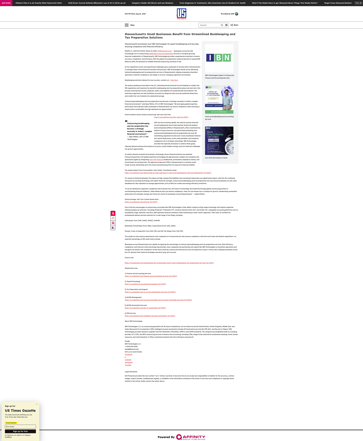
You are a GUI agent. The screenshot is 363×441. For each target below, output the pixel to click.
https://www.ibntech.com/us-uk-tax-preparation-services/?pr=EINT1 (150, 292)
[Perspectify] (113, 218)
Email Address (11, 423)
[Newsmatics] (113, 227)
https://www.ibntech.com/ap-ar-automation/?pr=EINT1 (145, 308)
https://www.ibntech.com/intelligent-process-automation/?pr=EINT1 (150, 316)
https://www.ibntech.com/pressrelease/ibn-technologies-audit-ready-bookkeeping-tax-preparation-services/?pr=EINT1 (169, 263)
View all (358, 3)
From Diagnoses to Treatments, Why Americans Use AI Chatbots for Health (213, 3)
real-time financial (156, 160)
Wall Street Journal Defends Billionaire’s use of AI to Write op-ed (96, 3)
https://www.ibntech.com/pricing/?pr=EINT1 (141, 202)
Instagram (129, 362)
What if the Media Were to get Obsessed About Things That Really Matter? (285, 3)
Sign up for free (20, 431)
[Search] (222, 25)
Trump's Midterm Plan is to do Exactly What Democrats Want (35, 3)
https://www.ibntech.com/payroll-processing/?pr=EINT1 (145, 284)
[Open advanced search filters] (226, 25)
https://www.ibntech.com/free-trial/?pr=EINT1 (171, 117)
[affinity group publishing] (113, 222)
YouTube (128, 365)
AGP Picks (6, 3)
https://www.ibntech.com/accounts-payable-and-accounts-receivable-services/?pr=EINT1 (158, 300)
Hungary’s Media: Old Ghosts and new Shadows (152, 3)
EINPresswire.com (164, 51)
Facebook (128, 354)
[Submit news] (113, 213)
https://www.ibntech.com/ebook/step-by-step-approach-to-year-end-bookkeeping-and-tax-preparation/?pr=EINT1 (168, 173)
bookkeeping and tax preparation (160, 54)
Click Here (174, 80)
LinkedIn (128, 360)
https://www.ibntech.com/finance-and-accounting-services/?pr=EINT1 (151, 276)
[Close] (37, 404)
